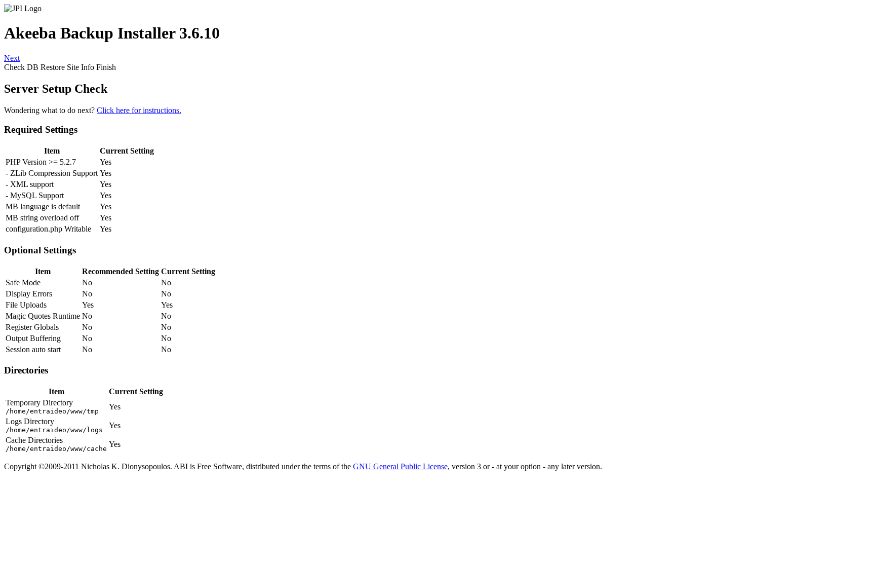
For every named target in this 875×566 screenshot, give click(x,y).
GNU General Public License (400, 466)
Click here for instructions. (139, 110)
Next (12, 58)
